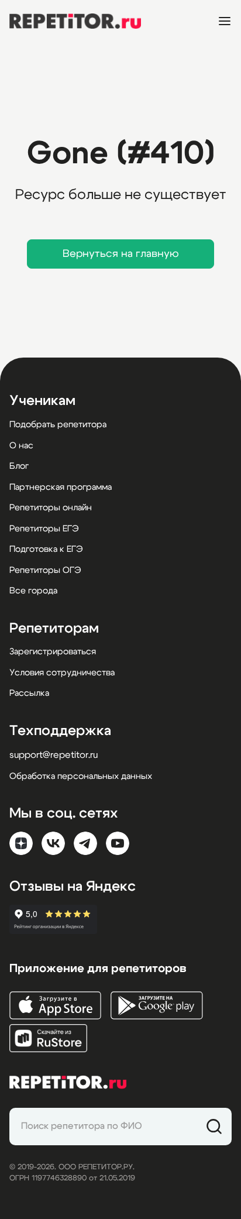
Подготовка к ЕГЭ (46, 549)
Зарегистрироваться (52, 651)
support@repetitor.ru (53, 755)
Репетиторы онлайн (50, 507)
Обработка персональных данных (80, 776)
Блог (19, 466)
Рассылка (29, 693)
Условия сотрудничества (62, 672)
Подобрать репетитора (57, 424)
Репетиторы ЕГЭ (44, 528)
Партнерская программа (60, 487)
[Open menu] (225, 21)
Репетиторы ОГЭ (45, 570)
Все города (33, 590)
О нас (21, 445)
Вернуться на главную (121, 254)
